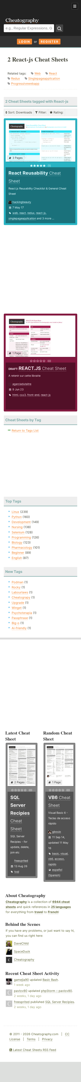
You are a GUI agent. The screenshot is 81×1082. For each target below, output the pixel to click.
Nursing (17, 527)
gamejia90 (21, 980)
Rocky (16, 587)
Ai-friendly (19, 628)
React (53, 73)
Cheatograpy (21, 597)
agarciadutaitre (21, 384)
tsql (16, 871)
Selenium (18, 532)
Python (17, 517)
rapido (52, 864)
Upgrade (18, 602)
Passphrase (20, 618)
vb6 (50, 858)
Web (37, 73)
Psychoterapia (22, 613)
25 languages (61, 907)
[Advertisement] (30, 6)
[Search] (59, 28)
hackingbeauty (21, 202)
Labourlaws (20, 592)
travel (38, 912)
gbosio (56, 831)
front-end (33, 394)
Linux (15, 512)
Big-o (15, 623)
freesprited (21, 860)
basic (55, 853)
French (53, 912)
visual (64, 853)
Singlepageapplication (44, 78)
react (22, 212)
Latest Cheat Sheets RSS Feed (34, 1050)
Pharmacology (22, 547)
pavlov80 (20, 991)
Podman (17, 582)
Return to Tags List (25, 430)
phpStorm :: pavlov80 (56, 991)
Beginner (18, 552)
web (15, 212)
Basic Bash (50, 980)
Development (21, 522)
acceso (59, 858)
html (15, 394)
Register (50, 41)
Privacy (47, 1039)
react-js (41, 212)
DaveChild (21, 943)
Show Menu (75, 6)
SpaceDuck (22, 951)
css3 (23, 394)
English (17, 558)
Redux (15, 78)
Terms (31, 1039)
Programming (21, 537)
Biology (17, 542)
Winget (17, 608)
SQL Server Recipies (59, 1002)
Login (24, 41)
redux (30, 212)
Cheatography (16, 902)
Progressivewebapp (25, 83)
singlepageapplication (22, 218)
